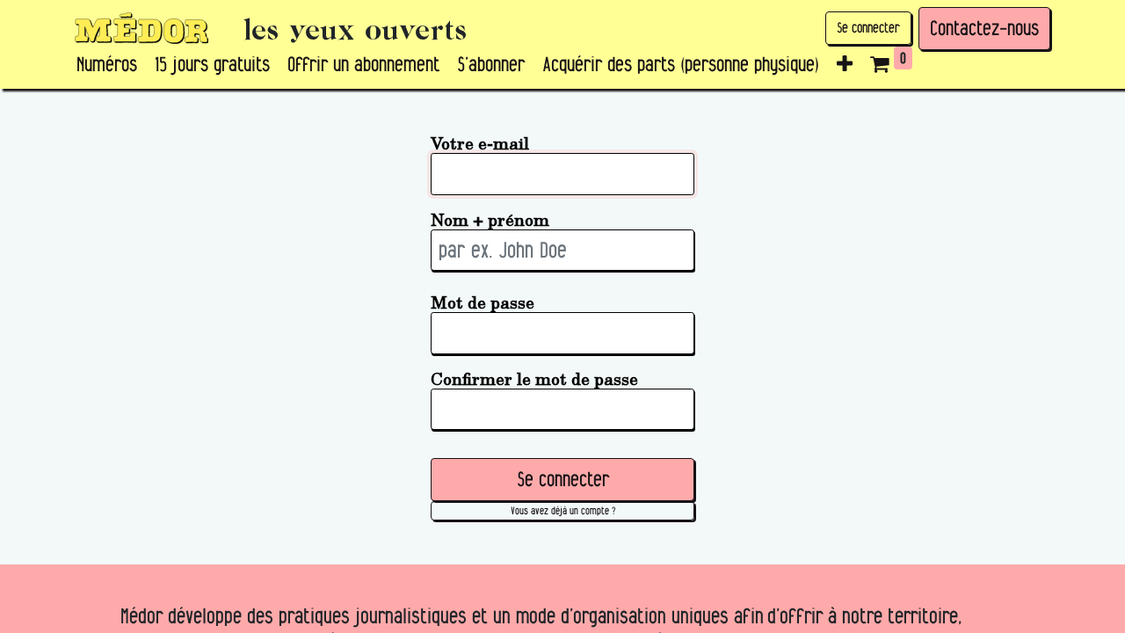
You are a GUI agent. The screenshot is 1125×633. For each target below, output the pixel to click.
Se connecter (868, 27)
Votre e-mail (480, 143)
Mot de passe (482, 302)
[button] (844, 65)
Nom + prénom (490, 219)
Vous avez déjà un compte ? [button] (563, 510)
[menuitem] (107, 65)
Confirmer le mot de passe (534, 378)
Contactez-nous (984, 28)
